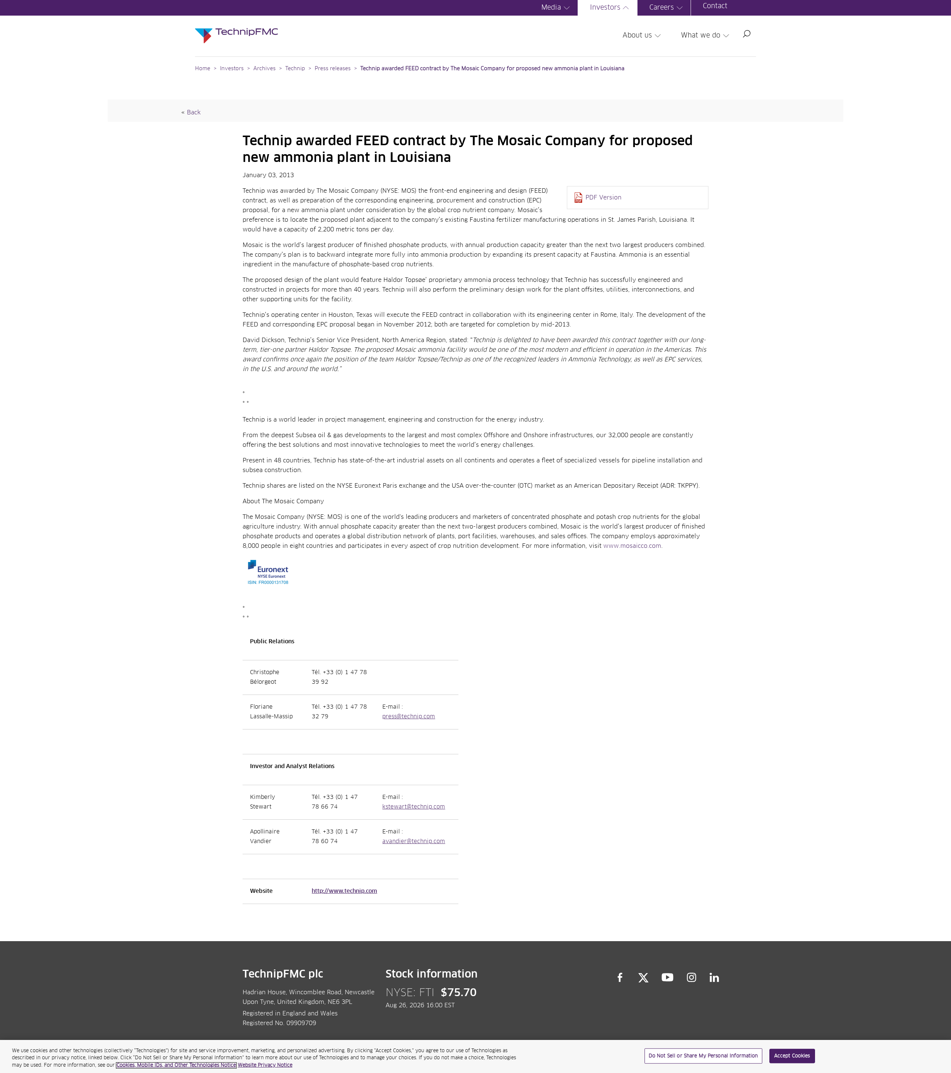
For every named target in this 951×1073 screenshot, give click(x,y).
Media (551, 7)
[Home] (236, 28)
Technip (295, 68)
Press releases (333, 68)
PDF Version (603, 198)
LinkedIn (715, 977)
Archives (264, 68)
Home (202, 68)
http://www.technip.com (344, 891)
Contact (715, 6)
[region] (475, 1056)
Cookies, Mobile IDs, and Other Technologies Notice (176, 1065)
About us (637, 35)
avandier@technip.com (413, 841)
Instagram (692, 977)
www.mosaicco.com (632, 546)
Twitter (643, 977)
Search (746, 34)
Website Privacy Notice (265, 1065)
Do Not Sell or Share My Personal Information (703, 1055)
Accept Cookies (792, 1055)
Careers (661, 7)
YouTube (668, 977)
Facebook (620, 977)
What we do (700, 35)
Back (194, 113)
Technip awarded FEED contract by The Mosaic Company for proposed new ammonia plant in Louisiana (492, 68)
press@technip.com (408, 716)
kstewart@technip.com (413, 807)
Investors (605, 7)
